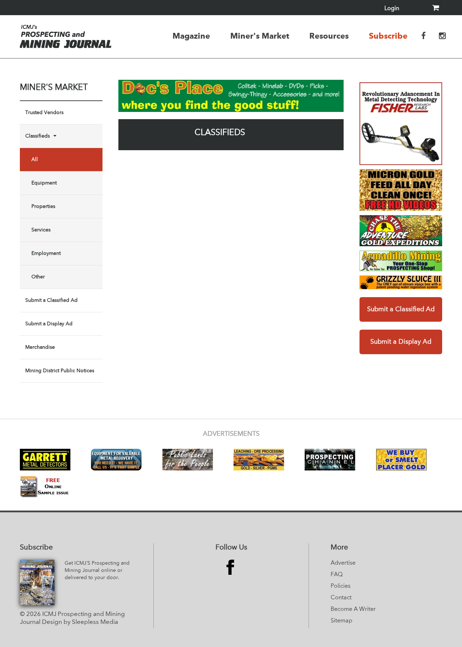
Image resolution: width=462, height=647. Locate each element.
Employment (46, 253)
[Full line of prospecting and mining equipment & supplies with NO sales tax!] (400, 261)
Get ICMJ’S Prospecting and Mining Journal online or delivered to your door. (97, 570)
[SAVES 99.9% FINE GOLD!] (400, 282)
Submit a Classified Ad (51, 300)
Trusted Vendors (44, 112)
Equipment (44, 183)
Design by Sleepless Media (80, 622)
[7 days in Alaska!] (400, 230)
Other (38, 276)
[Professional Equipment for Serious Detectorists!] (231, 96)
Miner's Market (259, 35)
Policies (340, 586)
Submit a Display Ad (49, 323)
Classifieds (37, 136)
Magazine (191, 35)
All (34, 159)
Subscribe (388, 35)
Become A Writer (353, 609)
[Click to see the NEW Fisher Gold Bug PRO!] (400, 123)
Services (41, 230)
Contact (341, 598)
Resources (329, 35)
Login (391, 9)
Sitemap (341, 621)
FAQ (337, 575)
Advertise (343, 563)
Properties (43, 206)
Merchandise (40, 347)
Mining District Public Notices (59, 370)
